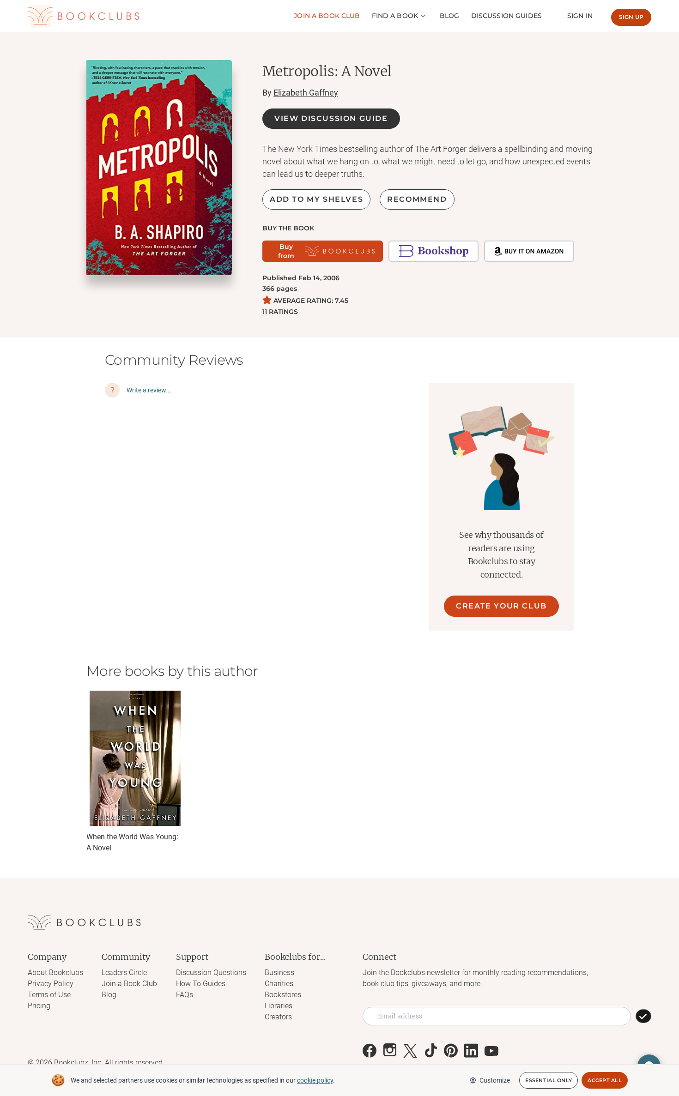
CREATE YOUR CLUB (501, 606)
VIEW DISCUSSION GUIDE (331, 118)
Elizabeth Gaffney (305, 92)
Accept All (605, 1080)
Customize (494, 1080)
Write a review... (149, 390)
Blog (450, 16)
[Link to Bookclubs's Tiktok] (430, 1051)
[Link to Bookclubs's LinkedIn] (471, 1051)
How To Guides (200, 983)
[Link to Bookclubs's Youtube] (491, 1051)
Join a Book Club (129, 983)
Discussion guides (506, 16)
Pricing (39, 1005)
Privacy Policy (50, 983)
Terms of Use (49, 994)
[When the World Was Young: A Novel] (135, 758)
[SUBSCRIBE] (643, 1016)
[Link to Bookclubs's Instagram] (390, 1051)
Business (279, 972)
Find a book (395, 16)
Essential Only (548, 1080)
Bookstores (283, 994)
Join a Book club (327, 16)
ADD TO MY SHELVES (316, 199)
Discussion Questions (211, 972)
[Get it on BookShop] (433, 251)
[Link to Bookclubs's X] (410, 1051)
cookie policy (315, 1080)
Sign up (631, 16)
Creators (278, 1016)
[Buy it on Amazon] (529, 251)
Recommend (417, 199)
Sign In (580, 16)
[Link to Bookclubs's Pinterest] (451, 1051)
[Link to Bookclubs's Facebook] (369, 1051)
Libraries (278, 1005)
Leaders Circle (124, 972)
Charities (279, 983)
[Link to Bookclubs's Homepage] (83, 16)
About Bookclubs (55, 972)
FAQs (184, 994)
